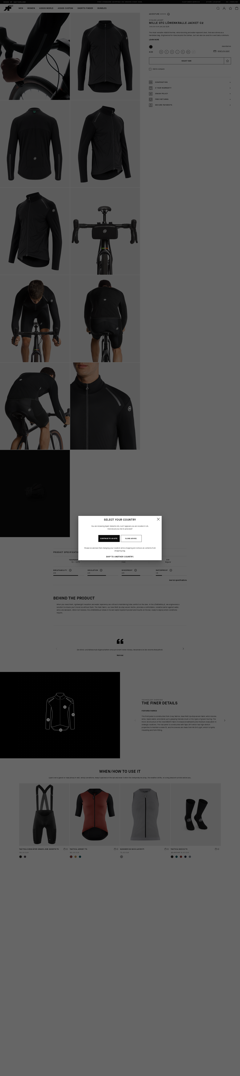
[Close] (158, 519)
